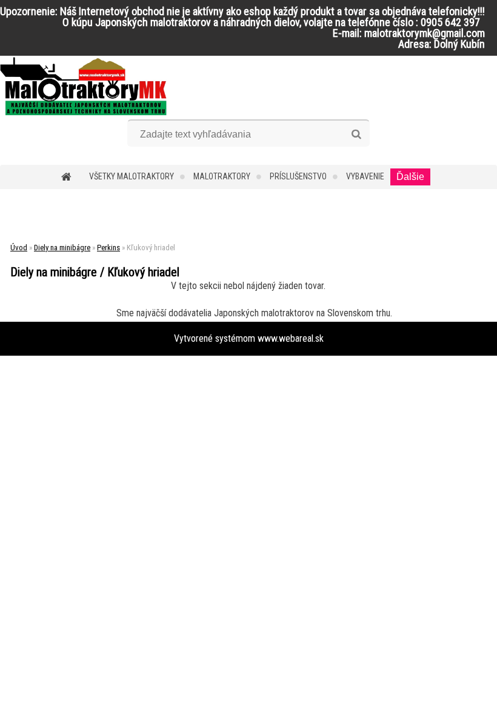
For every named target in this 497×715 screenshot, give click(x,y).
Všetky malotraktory (131, 176)
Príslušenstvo (298, 176)
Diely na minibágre (62, 247)
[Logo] (83, 86)
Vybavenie (365, 176)
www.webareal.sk (291, 338)
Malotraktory (221, 176)
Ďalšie (410, 176)
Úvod (18, 247)
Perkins (108, 247)
